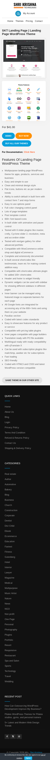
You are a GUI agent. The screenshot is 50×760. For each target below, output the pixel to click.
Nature (8, 598)
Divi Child (9, 526)
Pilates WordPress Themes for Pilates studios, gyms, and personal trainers (24, 716)
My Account (29, 13)
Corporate (10, 515)
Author (8, 479)
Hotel (7, 562)
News (7, 603)
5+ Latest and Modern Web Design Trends (22, 724)
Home (10, 21)
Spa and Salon (12, 660)
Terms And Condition (15, 432)
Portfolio (9, 640)
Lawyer (8, 572)
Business (9, 500)
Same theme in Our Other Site (22, 380)
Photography (11, 629)
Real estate (10, 474)
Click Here (29, 152)
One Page (10, 619)
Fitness (8, 552)
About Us (9, 412)
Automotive (10, 484)
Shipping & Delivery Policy (18, 448)
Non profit (9, 614)
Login (7, 422)
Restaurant (10, 655)
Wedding (9, 681)
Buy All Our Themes (16, 143)
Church (8, 505)
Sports (8, 666)
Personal (9, 624)
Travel (8, 676)
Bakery (8, 489)
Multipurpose (11, 588)
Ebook (8, 531)
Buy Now (24, 136)
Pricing (29, 21)
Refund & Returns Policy (17, 438)
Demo (8, 136)
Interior (8, 567)
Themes (19, 21)
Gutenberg (10, 557)
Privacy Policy (12, 427)
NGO (7, 609)
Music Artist (11, 593)
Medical (8, 583)
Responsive (10, 650)
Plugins (8, 635)
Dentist (8, 520)
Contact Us (10, 443)
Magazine (9, 577)
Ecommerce (11, 536)
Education (10, 541)
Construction (11, 510)
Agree (28, 758)
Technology (10, 671)
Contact (39, 21)
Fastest (8, 546)
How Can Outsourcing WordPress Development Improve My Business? (23, 707)
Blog (7, 417)
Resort (8, 645)
